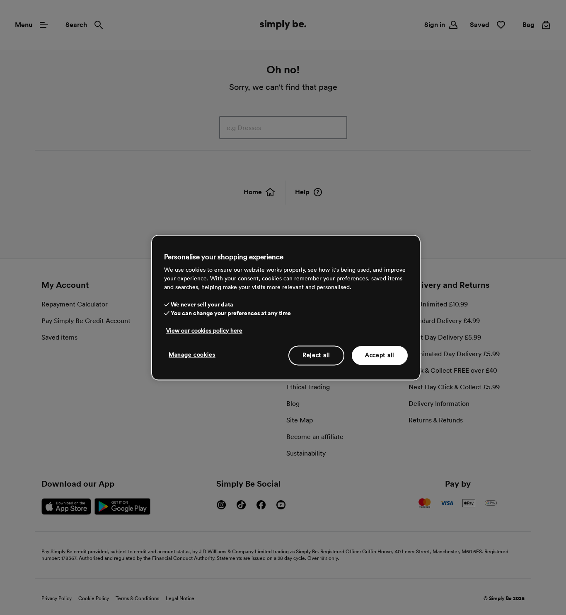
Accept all (379, 355)
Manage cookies (192, 354)
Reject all (316, 355)
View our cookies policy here (204, 330)
